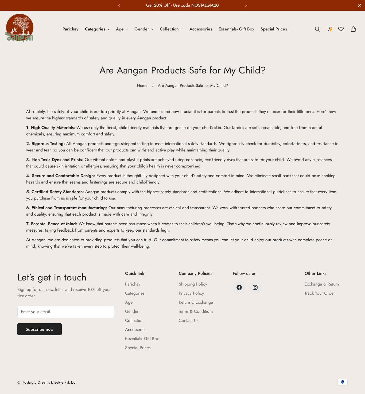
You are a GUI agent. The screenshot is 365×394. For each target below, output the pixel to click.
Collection (169, 29)
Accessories (200, 29)
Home (142, 85)
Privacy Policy (191, 293)
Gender (141, 29)
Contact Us (188, 320)
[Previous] (119, 5)
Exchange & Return (322, 284)
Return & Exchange (196, 302)
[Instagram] (255, 287)
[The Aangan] (19, 29)
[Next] (246, 5)
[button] (353, 29)
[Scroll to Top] (354, 365)
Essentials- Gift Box (236, 29)
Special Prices (274, 29)
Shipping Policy (193, 284)
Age (120, 29)
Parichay (71, 29)
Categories (95, 29)
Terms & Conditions (196, 311)
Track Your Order (320, 293)
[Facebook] (239, 287)
